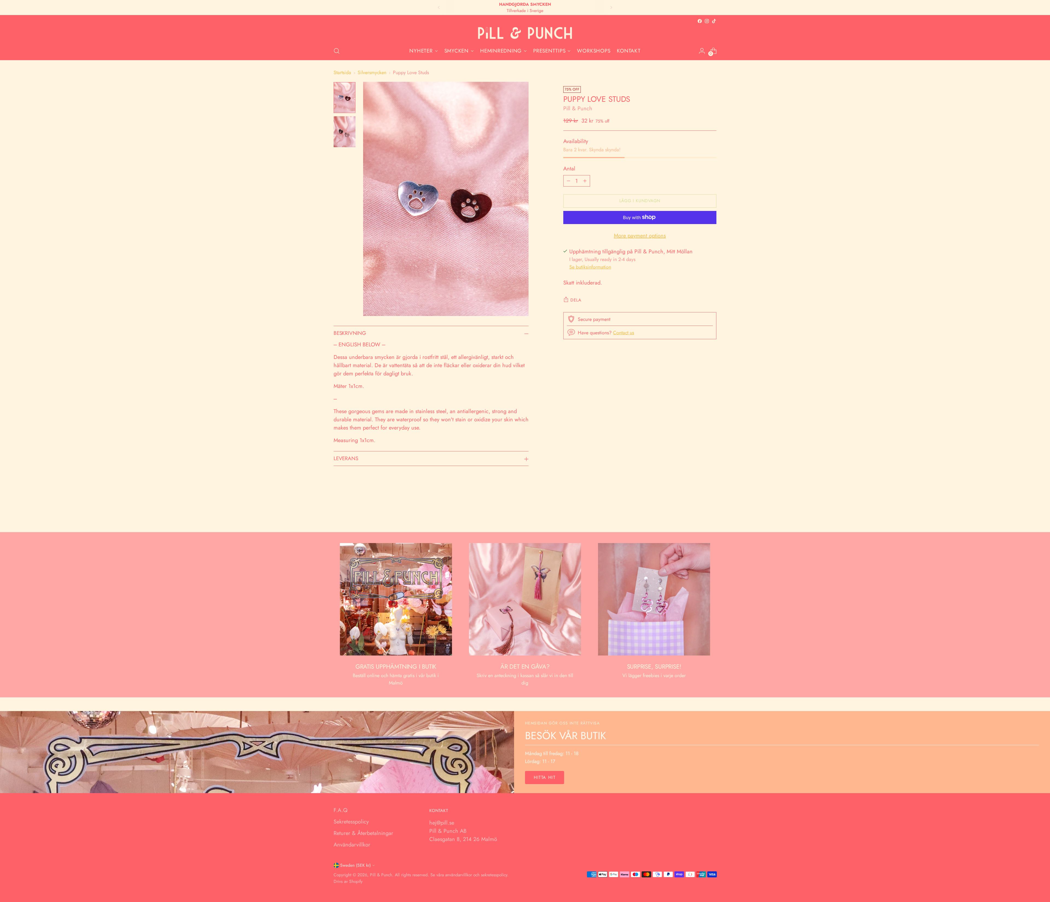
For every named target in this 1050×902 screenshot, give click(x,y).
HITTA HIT (544, 777)
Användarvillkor (352, 845)
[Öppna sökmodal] (336, 50)
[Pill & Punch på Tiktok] (713, 21)
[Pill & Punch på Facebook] (699, 21)
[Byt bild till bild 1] (344, 97)
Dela (575, 300)
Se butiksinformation (590, 267)
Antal (569, 168)
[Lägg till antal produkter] (585, 180)
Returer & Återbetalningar (363, 833)
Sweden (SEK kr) (355, 865)
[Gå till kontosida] (701, 50)
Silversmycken (372, 72)
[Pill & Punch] (525, 33)
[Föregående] (439, 7)
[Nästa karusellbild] (711, 513)
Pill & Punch (577, 108)
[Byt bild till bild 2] (344, 131)
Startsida (342, 72)
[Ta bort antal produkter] (568, 180)
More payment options (640, 235)
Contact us (623, 332)
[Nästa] (611, 7)
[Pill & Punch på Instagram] (706, 21)
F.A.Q (341, 810)
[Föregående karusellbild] (699, 513)
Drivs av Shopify (348, 881)
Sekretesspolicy (351, 822)
